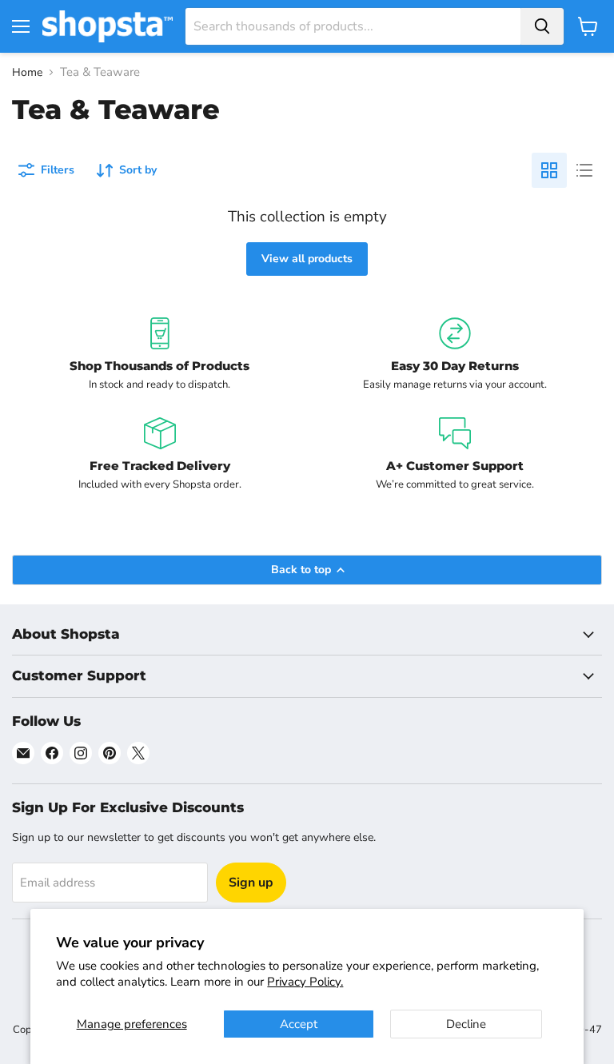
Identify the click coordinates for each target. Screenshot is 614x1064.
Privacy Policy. (305, 982)
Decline (466, 1024)
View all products (307, 258)
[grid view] (549, 170)
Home (27, 72)
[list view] (584, 170)
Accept (298, 1024)
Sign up (251, 882)
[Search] (542, 26)
